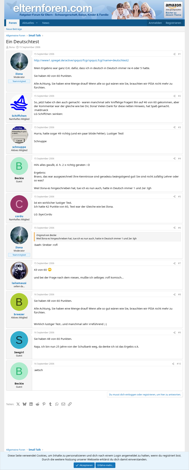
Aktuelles (28, 23)
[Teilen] (174, 54)
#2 (179, 96)
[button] (36, 22)
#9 (179, 332)
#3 (179, 127)
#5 (179, 196)
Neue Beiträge (14, 29)
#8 (179, 294)
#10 (179, 363)
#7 (179, 263)
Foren (13, 23)
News (45, 23)
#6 (179, 227)
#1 (179, 54)
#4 (179, 158)
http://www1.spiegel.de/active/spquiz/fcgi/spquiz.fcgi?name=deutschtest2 (81, 60)
